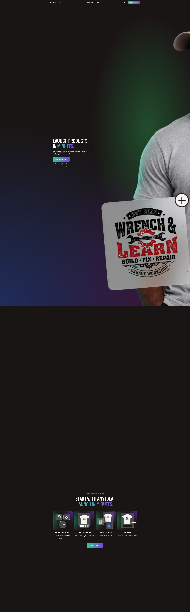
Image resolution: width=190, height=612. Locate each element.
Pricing (105, 2)
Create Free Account (134, 2)
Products (97, 2)
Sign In (126, 2)
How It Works (89, 2)
